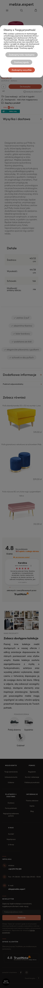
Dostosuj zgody (21, 62)
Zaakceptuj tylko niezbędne (21, 54)
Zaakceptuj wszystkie (22, 70)
